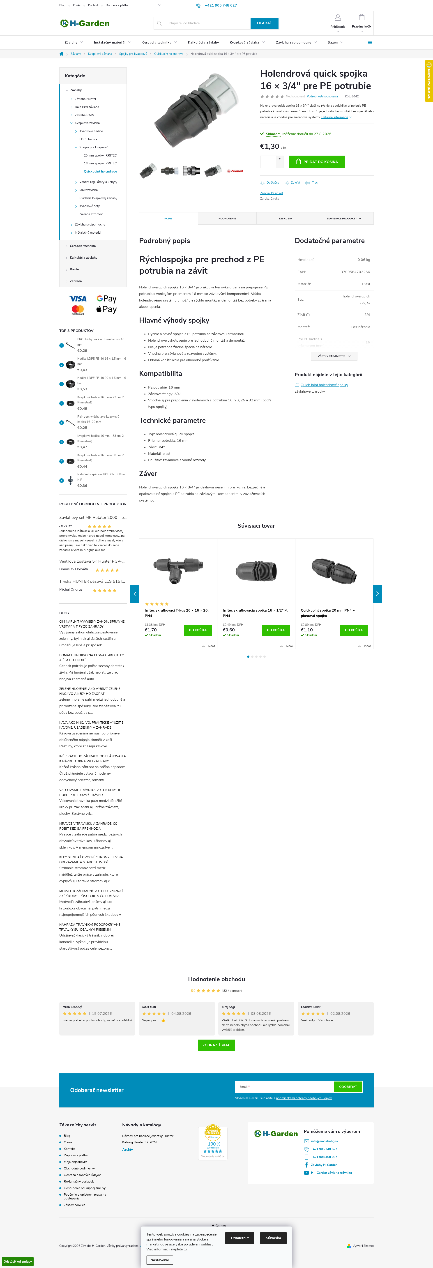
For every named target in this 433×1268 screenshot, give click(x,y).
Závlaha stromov (91, 214)
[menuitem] (74, 43)
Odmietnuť (240, 1238)
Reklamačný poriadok (79, 1181)
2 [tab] (252, 657)
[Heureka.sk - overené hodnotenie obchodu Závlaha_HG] (213, 1142)
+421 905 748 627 (324, 1149)
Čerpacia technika (83, 246)
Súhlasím (273, 1238)
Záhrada (76, 281)
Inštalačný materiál (88, 232)
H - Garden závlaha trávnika (331, 1173)
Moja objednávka (75, 1162)
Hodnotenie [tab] (227, 218)
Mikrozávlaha (88, 190)
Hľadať (264, 23)
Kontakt (93, 5)
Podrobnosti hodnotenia (322, 96)
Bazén (74, 269)
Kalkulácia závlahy (83, 257)
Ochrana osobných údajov (82, 1175)
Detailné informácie (334, 117)
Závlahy (76, 90)
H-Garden (219, 1226)
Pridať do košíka (321, 161)
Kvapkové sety (89, 206)
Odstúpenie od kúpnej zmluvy (85, 1188)
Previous (134, 594)
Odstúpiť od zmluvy (18, 1261)
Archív (127, 1149)
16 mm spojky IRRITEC (100, 163)
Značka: (271, 193)
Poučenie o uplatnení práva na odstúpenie (85, 1196)
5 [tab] (264, 657)
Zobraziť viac (216, 1045)
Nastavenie (159, 1260)
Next (377, 594)
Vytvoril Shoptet (363, 1246)
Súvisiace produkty (342, 218)
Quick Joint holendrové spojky (324, 384)
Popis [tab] (168, 218)
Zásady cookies (74, 1205)
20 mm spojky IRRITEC (100, 155)
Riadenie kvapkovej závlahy (98, 198)
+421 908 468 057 (324, 1157)
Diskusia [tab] (285, 218)
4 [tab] (260, 657)
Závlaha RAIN (84, 115)
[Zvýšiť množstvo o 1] (279, 159)
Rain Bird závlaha (87, 107)
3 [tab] (256, 657)
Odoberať (348, 1087)
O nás (77, 5)
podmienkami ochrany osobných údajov (304, 1098)
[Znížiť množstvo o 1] (279, 165)
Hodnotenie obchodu (216, 979)
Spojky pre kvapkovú (93, 147)
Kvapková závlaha (87, 123)
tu (185, 1249)
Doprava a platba (117, 5)
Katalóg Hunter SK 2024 (139, 1142)
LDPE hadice (88, 139)
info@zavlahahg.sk (325, 1141)
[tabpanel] (178, 594)
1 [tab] (248, 657)
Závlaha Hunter (85, 99)
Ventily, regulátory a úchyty (98, 182)
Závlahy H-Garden (324, 1165)
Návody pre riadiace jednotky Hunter (147, 1136)
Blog (62, 5)
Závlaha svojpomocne (90, 224)
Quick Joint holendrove (100, 171)
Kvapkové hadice (91, 131)
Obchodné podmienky (79, 1168)
